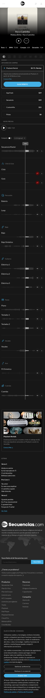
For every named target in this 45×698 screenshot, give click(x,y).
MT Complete (7, 598)
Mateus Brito (16, 35)
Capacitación (27, 592)
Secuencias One (7, 585)
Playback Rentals (8, 615)
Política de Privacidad (25, 692)
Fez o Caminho (29, 35)
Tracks (4, 605)
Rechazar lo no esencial (22, 671)
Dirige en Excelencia (29, 588)
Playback (5, 608)
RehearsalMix (7, 621)
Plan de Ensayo (7, 592)
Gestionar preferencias (22, 666)
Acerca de (26, 600)
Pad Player (5, 611)
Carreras (25, 603)
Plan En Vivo (6, 588)
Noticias (25, 607)
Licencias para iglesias (9, 601)
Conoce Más (8, 79)
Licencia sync (6, 595)
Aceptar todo (22, 675)
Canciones (26, 585)
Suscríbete (22, 84)
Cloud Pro (5, 618)
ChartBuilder (6, 625)
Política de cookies (10, 692)
